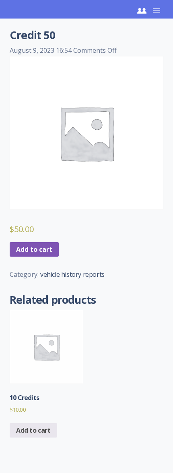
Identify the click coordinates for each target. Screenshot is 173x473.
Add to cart (34, 249)
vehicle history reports (72, 274)
